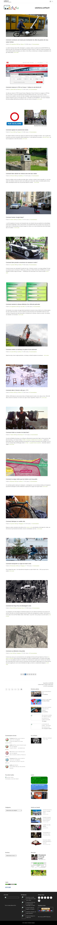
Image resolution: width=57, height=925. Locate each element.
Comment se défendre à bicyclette (15, 651)
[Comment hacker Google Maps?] (28, 203)
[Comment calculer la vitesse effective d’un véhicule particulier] (28, 291)
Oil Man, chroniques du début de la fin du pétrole (32, 439)
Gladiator (19, 653)
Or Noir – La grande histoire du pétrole (33, 442)
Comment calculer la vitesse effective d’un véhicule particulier (23, 304)
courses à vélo (29, 527)
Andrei (20, 264)
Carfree (19, 219)
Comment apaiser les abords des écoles (17, 130)
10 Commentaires (33, 653)
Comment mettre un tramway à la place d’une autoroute (21, 349)
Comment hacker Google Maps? (15, 217)
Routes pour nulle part (47, 738)
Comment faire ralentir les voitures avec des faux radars (21, 173)
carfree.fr (6, 1)
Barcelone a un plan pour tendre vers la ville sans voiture (31, 899)
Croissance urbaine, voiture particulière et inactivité (47, 841)
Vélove (22, 44)
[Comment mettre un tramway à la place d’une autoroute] (28, 335)
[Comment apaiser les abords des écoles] (28, 117)
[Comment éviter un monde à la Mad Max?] (28, 418)
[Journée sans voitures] (38, 867)
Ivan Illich (23, 306)
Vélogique (21, 523)
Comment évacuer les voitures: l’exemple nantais (47, 811)
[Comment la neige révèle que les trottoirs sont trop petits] (28, 464)
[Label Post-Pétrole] (8, 887)
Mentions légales (31, 922)
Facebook (6, 689)
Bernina (19, 89)
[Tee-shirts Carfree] (9, 777)
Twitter (9, 689)
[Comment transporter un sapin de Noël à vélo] (28, 549)
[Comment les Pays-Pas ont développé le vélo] (28, 591)
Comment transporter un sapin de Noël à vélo (18, 563)
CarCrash (16, 765)
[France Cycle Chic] (38, 859)
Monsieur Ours (20, 608)
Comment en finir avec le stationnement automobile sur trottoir (30, 904)
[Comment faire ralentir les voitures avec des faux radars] (28, 159)
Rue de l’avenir (46, 137)
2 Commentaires (35, 44)
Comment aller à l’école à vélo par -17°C (17, 390)
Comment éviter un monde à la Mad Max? (17, 432)
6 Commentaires (33, 264)
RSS (18, 689)
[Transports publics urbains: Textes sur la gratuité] (39, 798)
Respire (19, 132)
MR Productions (47, 916)
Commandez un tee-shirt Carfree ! (12, 778)
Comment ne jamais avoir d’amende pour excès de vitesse (47, 819)
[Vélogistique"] (39, 783)
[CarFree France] (8, 884)
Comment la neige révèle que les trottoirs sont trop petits (21, 479)
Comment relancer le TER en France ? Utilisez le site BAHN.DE (23, 87)
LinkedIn (12, 689)
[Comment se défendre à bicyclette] (28, 636)
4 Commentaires (34, 434)
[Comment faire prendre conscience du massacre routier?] (28, 248)
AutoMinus (21, 175)
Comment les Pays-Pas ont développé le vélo (18, 606)
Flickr (15, 689)
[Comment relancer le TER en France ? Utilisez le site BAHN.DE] (28, 73)
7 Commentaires (35, 523)
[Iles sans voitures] (39, 791)
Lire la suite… (16, 52)
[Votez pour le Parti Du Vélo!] (38, 875)
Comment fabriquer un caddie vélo (15, 521)
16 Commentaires (33, 89)
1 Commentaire (35, 565)
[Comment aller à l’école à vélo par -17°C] (28, 376)
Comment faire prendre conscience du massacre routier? (21, 262)
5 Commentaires (33, 351)
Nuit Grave (20, 434)
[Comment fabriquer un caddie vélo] (28, 507)
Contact (21, 689)
